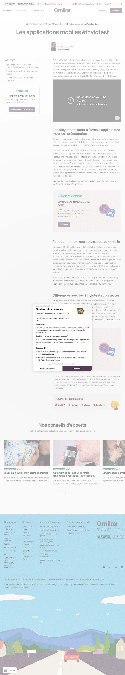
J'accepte (77, 368)
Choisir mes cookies (47, 368)
